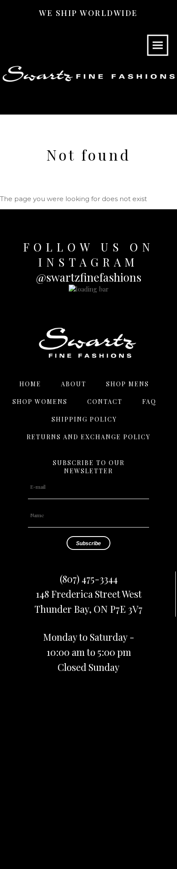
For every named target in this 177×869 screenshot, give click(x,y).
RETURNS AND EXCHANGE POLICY (88, 437)
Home (30, 384)
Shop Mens (127, 384)
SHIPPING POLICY (84, 419)
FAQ (149, 401)
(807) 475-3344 (89, 578)
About (73, 384)
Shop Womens (39, 401)
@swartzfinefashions (88, 277)
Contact (104, 401)
